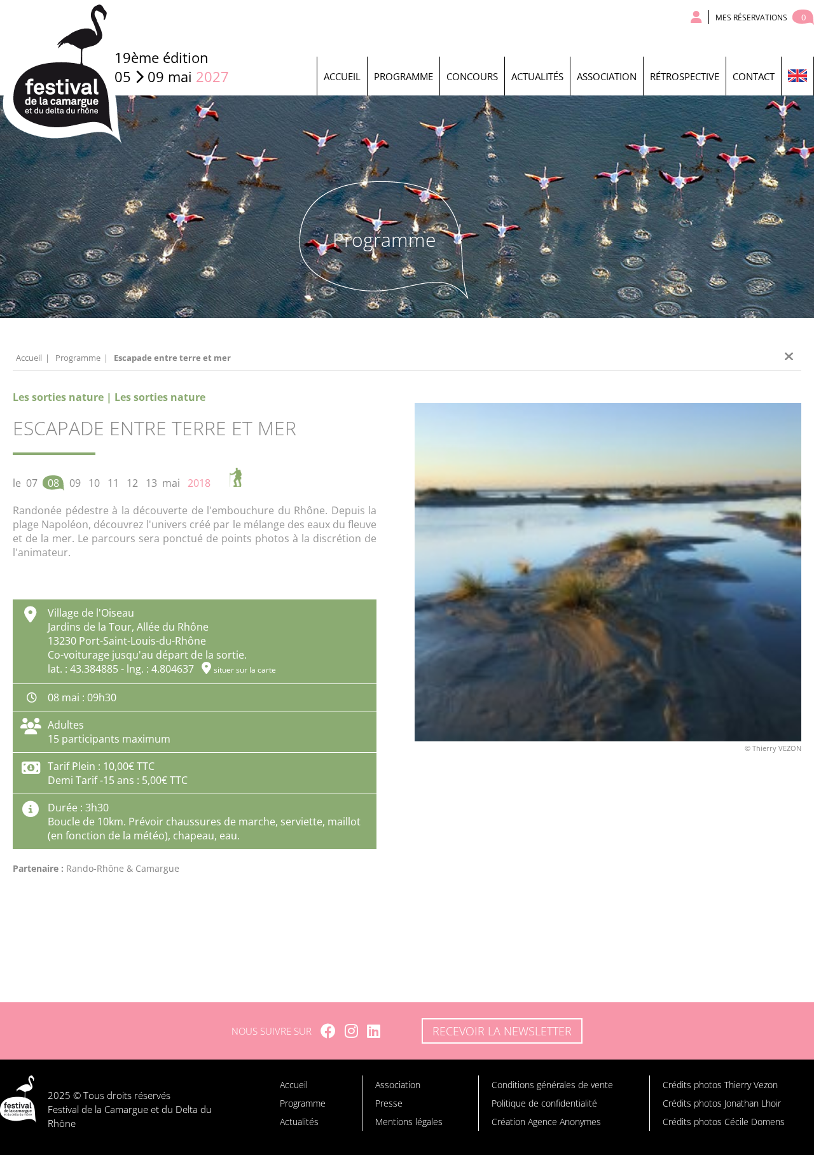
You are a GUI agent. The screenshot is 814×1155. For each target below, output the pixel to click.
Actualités (537, 76)
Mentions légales (409, 1122)
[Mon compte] (696, 17)
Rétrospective (684, 76)
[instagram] (351, 1031)
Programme (403, 76)
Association (607, 76)
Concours (472, 76)
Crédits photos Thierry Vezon (720, 1085)
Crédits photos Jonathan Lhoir (722, 1103)
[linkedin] (373, 1031)
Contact (754, 76)
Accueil (342, 76)
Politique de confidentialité (544, 1103)
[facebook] (328, 1031)
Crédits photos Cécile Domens (724, 1122)
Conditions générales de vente (552, 1085)
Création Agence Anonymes (546, 1122)
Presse (389, 1103)
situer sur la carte (245, 669)
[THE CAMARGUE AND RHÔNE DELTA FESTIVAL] (797, 76)
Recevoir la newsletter (502, 1031)
